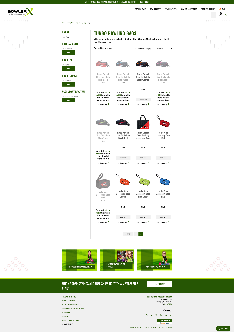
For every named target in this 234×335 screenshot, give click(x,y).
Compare (103, 104)
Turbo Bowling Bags (80, 23)
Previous (129, 234)
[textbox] (74, 48)
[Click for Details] (121, 2)
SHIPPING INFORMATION (68, 301)
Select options (143, 99)
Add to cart (143, 158)
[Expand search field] (213, 15)
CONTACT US (65, 316)
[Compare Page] (108, 104)
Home (63, 23)
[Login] (225, 14)
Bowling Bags (70, 23)
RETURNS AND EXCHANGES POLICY (71, 304)
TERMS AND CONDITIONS (69, 297)
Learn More (160, 284)
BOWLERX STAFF (68, 324)
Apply (68, 52)
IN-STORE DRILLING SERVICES (70, 320)
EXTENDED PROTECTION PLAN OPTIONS (73, 308)
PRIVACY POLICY (66, 312)
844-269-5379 (168, 304)
